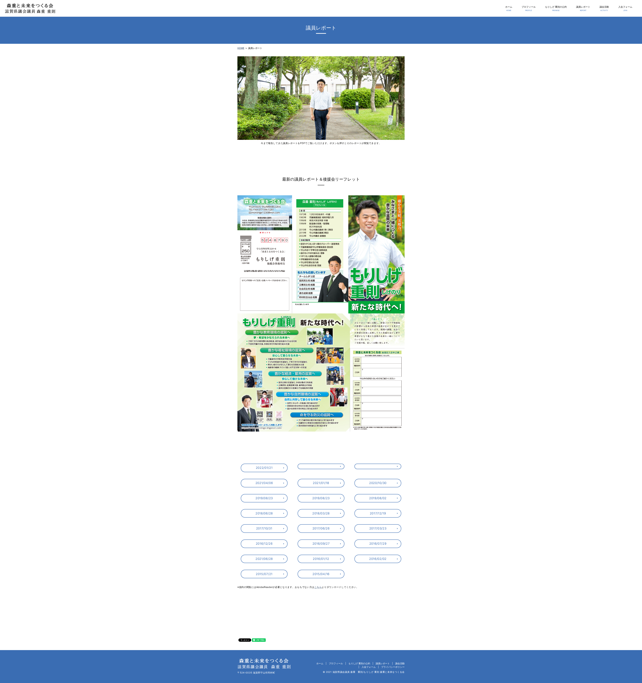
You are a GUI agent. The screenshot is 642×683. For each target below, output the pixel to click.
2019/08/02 (378, 498)
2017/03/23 (378, 528)
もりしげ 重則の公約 (556, 8)
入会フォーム (625, 8)
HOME (240, 48)
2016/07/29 (378, 543)
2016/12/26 (264, 543)
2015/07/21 (264, 574)
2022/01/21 (264, 467)
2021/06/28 (264, 559)
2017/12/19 (378, 513)
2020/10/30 (378, 483)
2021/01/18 (321, 483)
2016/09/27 (321, 543)
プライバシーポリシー (393, 666)
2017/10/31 (264, 528)
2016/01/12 (321, 559)
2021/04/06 (264, 483)
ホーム (508, 8)
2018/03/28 (321, 513)
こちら (318, 587)
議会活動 (604, 8)
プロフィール (529, 8)
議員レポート (583, 8)
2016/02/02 (378, 559)
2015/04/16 (321, 574)
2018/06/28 (264, 513)
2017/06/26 (321, 528)
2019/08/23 (264, 498)
